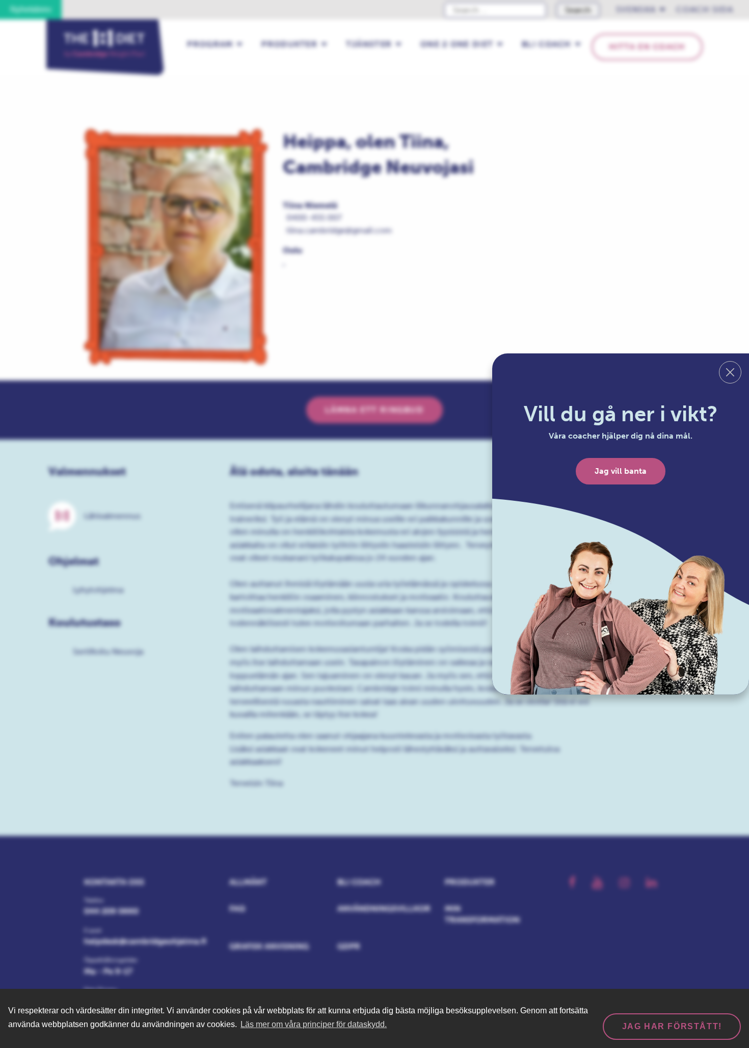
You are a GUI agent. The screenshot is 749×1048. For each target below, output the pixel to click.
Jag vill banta (621, 471)
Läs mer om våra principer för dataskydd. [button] (313, 1024)
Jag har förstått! (672, 1026)
